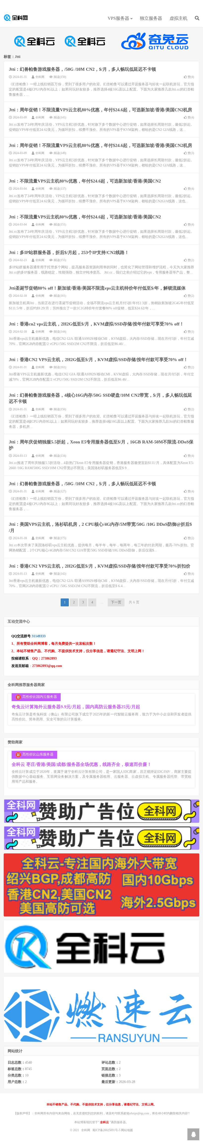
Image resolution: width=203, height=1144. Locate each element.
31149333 (39, 636)
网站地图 (127, 1130)
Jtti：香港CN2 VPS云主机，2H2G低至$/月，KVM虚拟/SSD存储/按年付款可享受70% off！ (98, 359)
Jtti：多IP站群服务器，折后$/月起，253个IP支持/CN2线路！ (69, 252)
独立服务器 (151, 18)
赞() (191, 77)
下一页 (116, 602)
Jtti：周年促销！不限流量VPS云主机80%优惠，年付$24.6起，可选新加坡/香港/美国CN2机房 (100, 109)
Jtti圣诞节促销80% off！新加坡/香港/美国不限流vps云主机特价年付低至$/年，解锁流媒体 (97, 288)
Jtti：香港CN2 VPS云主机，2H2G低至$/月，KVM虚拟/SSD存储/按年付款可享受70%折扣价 (99, 566)
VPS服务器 (118, 18)
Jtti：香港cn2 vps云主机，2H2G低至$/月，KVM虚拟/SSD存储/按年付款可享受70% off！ (96, 323)
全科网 (18, 18)
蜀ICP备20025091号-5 (106, 1130)
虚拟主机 (178, 18)
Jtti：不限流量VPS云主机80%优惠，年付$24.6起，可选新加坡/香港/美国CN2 (85, 181)
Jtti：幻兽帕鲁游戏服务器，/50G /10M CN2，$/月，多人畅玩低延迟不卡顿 (82, 69)
